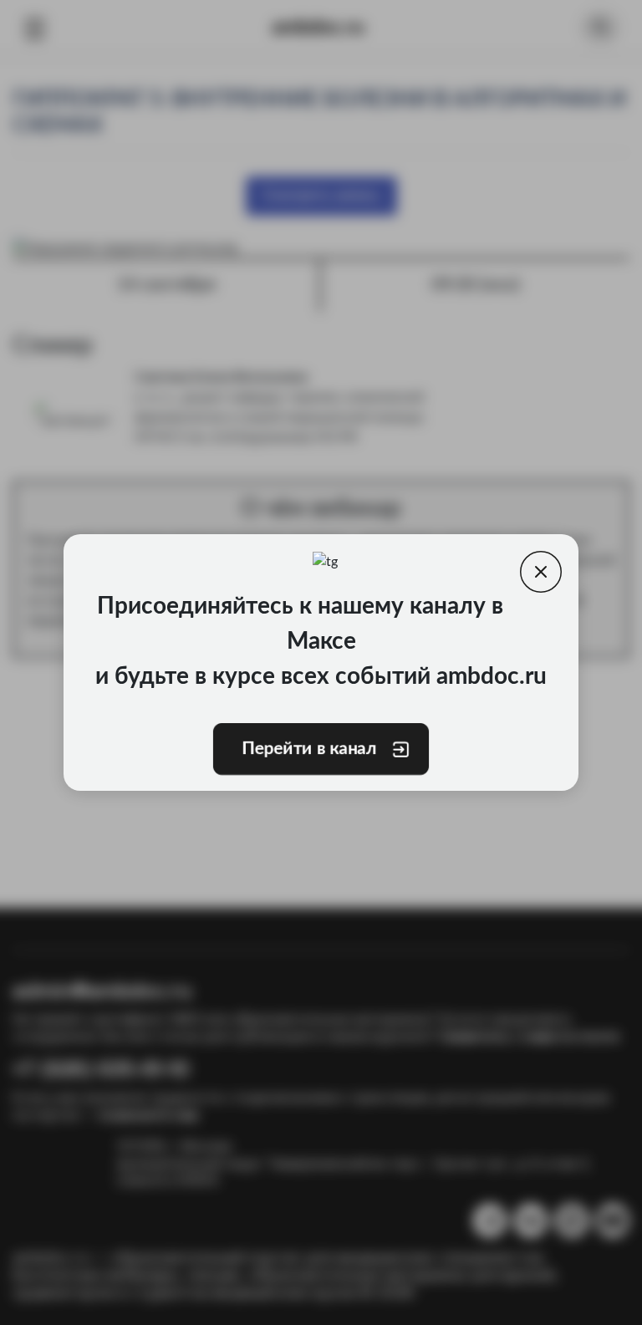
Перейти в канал (309, 749)
